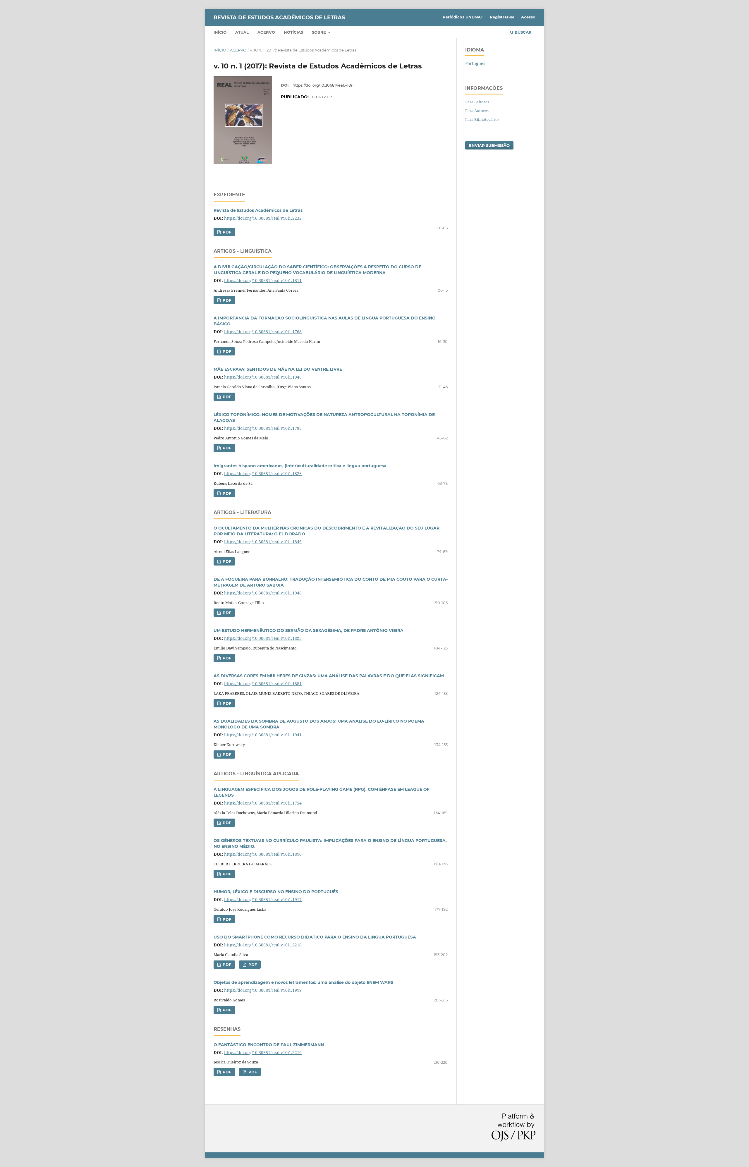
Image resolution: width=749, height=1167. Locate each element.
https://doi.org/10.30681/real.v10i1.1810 (263, 854)
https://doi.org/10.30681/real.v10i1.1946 (263, 377)
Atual (242, 32)
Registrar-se (502, 17)
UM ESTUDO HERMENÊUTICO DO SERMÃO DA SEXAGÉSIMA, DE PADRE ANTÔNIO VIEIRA (308, 630)
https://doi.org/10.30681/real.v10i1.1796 (263, 428)
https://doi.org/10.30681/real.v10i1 (323, 85)
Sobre (319, 32)
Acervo (266, 32)
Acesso (528, 17)
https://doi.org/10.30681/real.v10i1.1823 (263, 638)
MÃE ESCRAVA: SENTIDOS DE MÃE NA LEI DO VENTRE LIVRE (278, 369)
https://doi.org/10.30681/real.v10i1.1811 (263, 280)
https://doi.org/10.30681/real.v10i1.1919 (263, 990)
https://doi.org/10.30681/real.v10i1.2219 (263, 1052)
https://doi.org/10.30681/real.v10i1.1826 (263, 473)
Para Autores (477, 110)
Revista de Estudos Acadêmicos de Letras (258, 210)
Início (220, 32)
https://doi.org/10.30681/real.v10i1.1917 (263, 899)
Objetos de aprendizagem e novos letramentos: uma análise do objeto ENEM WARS (303, 982)
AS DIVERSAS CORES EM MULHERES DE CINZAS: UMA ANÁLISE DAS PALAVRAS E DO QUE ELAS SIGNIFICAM (329, 675)
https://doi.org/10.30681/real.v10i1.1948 (263, 593)
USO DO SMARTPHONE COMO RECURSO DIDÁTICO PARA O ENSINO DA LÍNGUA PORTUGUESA (315, 937)
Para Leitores (477, 101)
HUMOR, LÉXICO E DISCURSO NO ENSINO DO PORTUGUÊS (276, 891)
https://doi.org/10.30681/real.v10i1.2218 (263, 945)
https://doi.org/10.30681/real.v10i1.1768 (263, 331)
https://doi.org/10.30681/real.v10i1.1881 (263, 683)
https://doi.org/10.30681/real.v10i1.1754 (263, 803)
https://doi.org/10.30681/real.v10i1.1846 (263, 541)
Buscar (522, 32)
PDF (226, 232)
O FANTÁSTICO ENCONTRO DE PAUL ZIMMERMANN (269, 1044)
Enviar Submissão (489, 145)
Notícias (293, 32)
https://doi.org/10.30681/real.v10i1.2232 (263, 218)
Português (475, 63)
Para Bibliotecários (482, 119)
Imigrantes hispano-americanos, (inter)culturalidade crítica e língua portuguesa (300, 465)
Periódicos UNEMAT (463, 17)
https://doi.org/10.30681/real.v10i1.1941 (263, 735)
